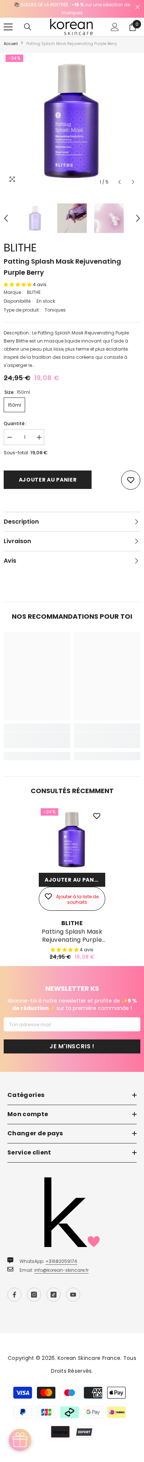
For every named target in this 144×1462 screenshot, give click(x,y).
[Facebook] (14, 1295)
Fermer (137, 7)
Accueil (11, 43)
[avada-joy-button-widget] (20, 1440)
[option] (72, 9)
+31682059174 (61, 1261)
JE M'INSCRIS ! (72, 1046)
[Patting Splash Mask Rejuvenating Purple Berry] (72, 839)
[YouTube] (73, 1295)
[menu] (8, 26)
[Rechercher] (27, 26)
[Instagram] (34, 1295)
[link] (37, 740)
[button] (119, 182)
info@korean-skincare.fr (61, 1270)
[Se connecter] (115, 27)
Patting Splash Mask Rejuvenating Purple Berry (72, 936)
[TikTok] (54, 1295)
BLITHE (20, 248)
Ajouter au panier (48, 479)
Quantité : (15, 423)
